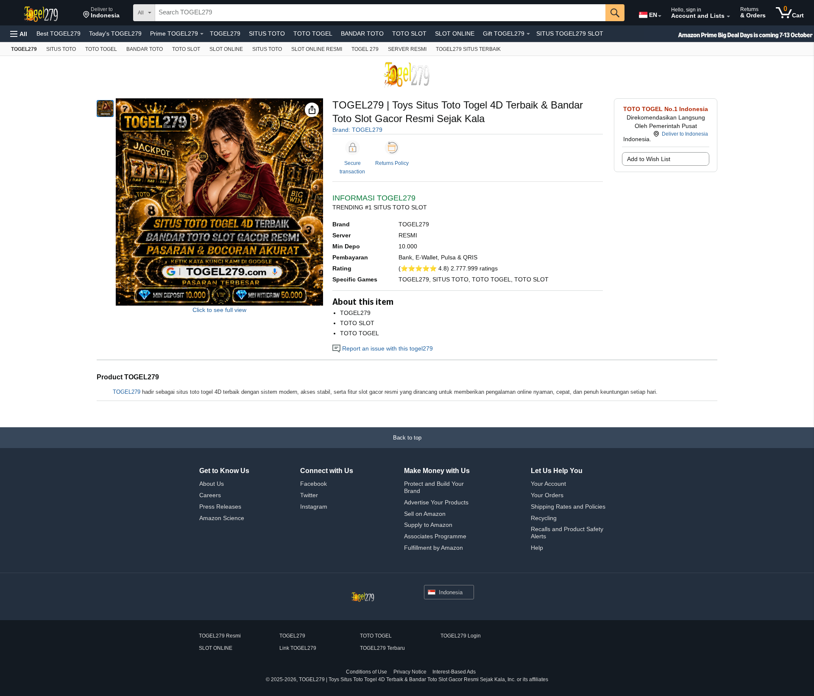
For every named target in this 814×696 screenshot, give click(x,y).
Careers (210, 495)
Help (537, 547)
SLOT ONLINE (454, 33)
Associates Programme (435, 536)
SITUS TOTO (267, 33)
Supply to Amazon (428, 524)
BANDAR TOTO (362, 33)
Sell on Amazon (425, 513)
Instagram (313, 506)
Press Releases (220, 506)
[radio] (105, 108)
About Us (211, 483)
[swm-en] (729, 33)
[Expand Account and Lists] (728, 16)
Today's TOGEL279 (115, 33)
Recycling (544, 518)
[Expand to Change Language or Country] (659, 16)
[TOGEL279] (42, 12)
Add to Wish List (648, 159)
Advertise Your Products (436, 502)
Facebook (313, 483)
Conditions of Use (366, 672)
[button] (101, 12)
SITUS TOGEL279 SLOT (569, 33)
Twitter (309, 495)
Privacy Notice (410, 672)
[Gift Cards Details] (528, 34)
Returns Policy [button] (392, 163)
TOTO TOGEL (312, 33)
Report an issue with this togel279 (386, 348)
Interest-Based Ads (454, 672)
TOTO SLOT (409, 33)
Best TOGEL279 (58, 33)
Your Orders (547, 495)
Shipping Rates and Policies (568, 506)
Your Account (548, 483)
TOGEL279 (225, 33)
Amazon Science (221, 518)
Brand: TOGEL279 (357, 129)
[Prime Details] (202, 34)
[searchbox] (380, 13)
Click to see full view (219, 309)
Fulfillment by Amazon (433, 547)
